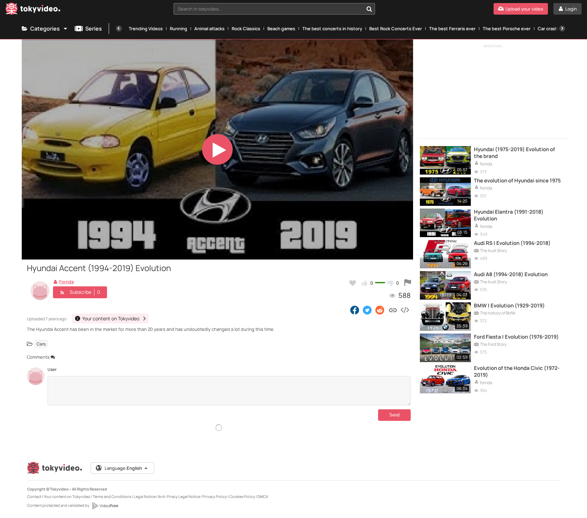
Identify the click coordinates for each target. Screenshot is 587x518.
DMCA (262, 496)
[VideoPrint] (105, 505)
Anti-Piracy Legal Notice (179, 496)
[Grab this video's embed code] (405, 310)
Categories (45, 28)
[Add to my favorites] (352, 283)
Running (178, 28)
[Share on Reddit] (380, 310)
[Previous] (119, 28)
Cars (41, 344)
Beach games (281, 28)
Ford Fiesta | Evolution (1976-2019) (516, 337)
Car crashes (550, 28)
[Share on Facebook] (354, 310)
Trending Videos (146, 28)
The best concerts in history (332, 28)
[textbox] (268, 8)
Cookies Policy (242, 496)
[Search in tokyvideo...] (369, 9)
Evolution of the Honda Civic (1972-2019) (516, 371)
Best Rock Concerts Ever (395, 28)
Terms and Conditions (112, 496)
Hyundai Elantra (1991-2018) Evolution (509, 215)
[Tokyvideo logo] (32, 10)
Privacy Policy (214, 496)
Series (93, 28)
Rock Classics (246, 28)
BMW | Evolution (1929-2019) (509, 305)
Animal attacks (209, 28)
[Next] (562, 28)
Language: (123, 468)
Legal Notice (145, 496)
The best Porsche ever (507, 28)
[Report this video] (407, 283)
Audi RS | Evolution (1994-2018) (512, 243)
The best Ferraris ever (452, 28)
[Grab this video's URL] (393, 310)
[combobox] (274, 9)
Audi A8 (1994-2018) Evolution (511, 274)
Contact (34, 496)
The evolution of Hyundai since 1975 (517, 180)
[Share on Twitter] (367, 310)
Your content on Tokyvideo (67, 496)
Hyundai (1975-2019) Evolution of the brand (514, 153)
